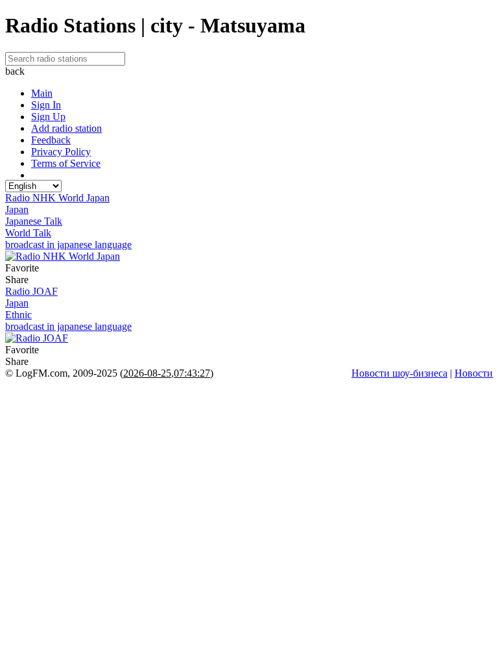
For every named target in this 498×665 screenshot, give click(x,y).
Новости (474, 373)
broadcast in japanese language (68, 244)
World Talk (28, 232)
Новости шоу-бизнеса (399, 373)
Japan (17, 209)
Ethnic (18, 314)
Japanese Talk (33, 221)
